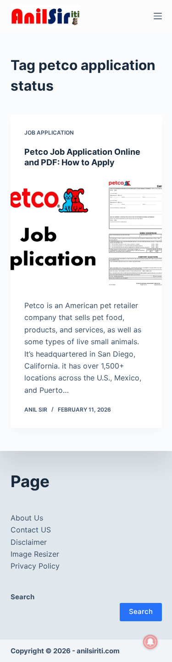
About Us (27, 517)
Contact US (31, 529)
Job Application (49, 132)
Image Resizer (35, 554)
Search (141, 611)
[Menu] (158, 16)
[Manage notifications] (150, 642)
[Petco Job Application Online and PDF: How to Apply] (86, 234)
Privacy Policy (35, 565)
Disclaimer (29, 542)
